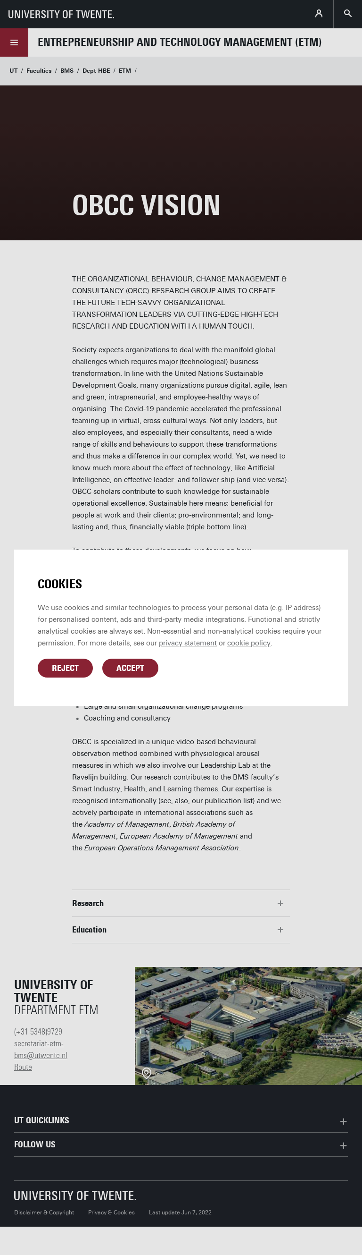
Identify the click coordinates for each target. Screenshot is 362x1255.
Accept (130, 668)
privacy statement (188, 643)
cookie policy (249, 643)
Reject (65, 668)
